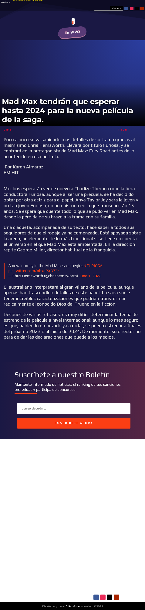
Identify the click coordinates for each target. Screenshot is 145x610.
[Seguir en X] (137, 8)
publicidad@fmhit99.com (35, 502)
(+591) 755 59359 (38, 510)
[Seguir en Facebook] (126, 8)
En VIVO (72, 32)
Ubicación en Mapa (32, 520)
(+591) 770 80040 (48, 514)
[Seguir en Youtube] (142, 8)
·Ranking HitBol (32, 581)
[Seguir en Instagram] (131, 8)
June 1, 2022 (90, 276)
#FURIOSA (93, 265)
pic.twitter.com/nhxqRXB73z (33, 270)
